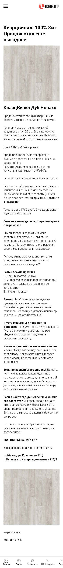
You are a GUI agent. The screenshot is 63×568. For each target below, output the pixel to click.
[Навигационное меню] (6, 6)
